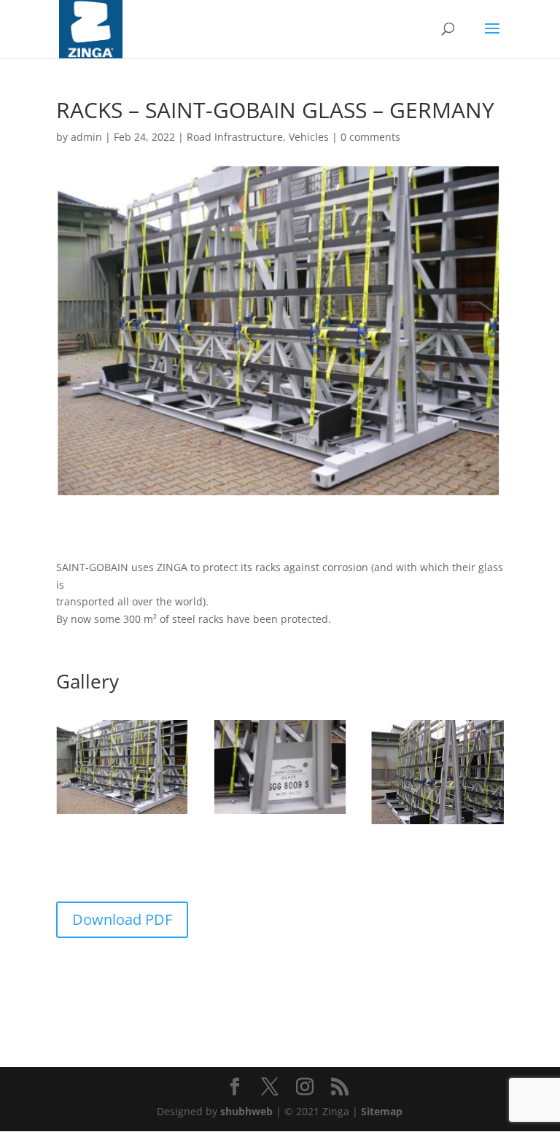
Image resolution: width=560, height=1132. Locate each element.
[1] (122, 814)
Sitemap (381, 1111)
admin (86, 137)
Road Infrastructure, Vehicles (258, 137)
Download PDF (122, 919)
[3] (437, 824)
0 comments (370, 137)
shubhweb (246, 1111)
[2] (280, 814)
